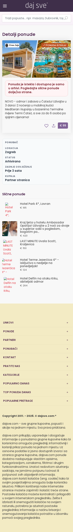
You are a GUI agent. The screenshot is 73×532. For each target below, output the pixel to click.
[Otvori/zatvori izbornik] (4, 3)
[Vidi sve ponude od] (12, 45)
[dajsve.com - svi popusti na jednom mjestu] (36, 5)
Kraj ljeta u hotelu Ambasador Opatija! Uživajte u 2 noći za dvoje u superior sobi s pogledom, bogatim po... (44, 227)
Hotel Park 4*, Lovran (35, 204)
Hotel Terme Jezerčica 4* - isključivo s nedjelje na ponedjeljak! (39, 263)
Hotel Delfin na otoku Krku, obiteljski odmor (39, 280)
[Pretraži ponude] (66, 18)
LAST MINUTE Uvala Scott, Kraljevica (38, 242)
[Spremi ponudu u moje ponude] (46, 126)
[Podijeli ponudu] (53, 126)
